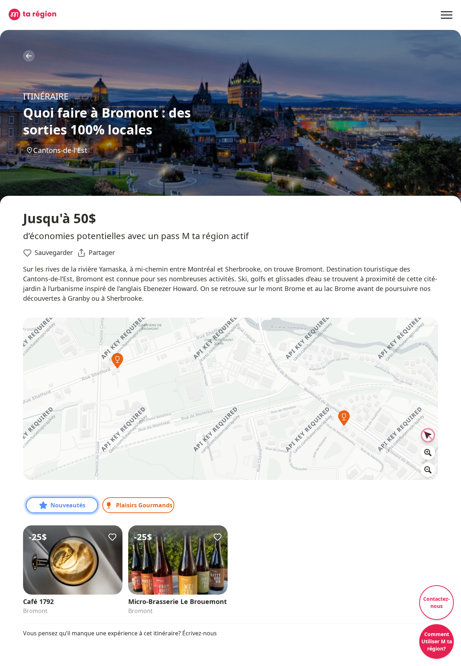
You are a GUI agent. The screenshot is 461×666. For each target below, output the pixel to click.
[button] (117, 362)
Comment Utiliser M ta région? (436, 641)
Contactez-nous (436, 602)
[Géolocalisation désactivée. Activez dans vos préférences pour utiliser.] (428, 435)
